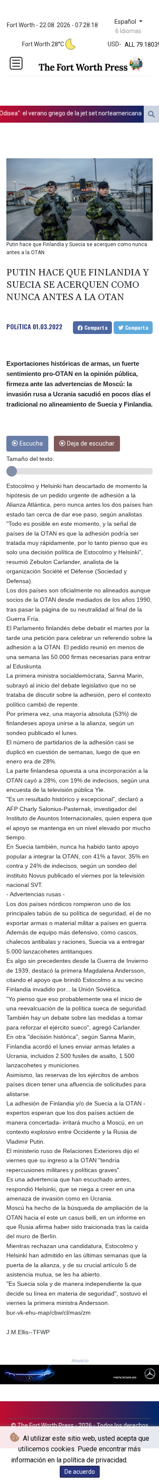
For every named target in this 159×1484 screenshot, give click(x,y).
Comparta (95, 327)
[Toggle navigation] (16, 63)
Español (126, 21)
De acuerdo (79, 1471)
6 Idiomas (128, 31)
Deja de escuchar (89, 443)
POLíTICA (18, 326)
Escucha (30, 443)
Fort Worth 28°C (43, 44)
